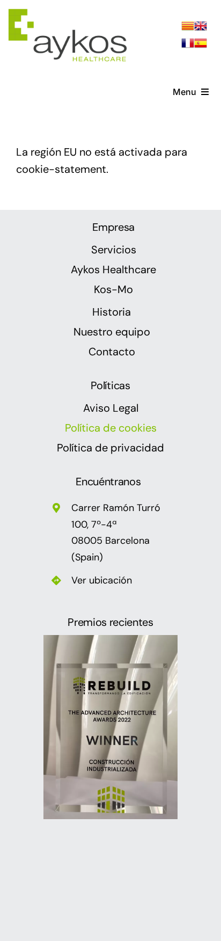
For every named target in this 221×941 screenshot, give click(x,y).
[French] (187, 45)
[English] (200, 28)
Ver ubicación (101, 580)
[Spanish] (200, 45)
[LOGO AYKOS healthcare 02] (68, 13)
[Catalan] (187, 28)
